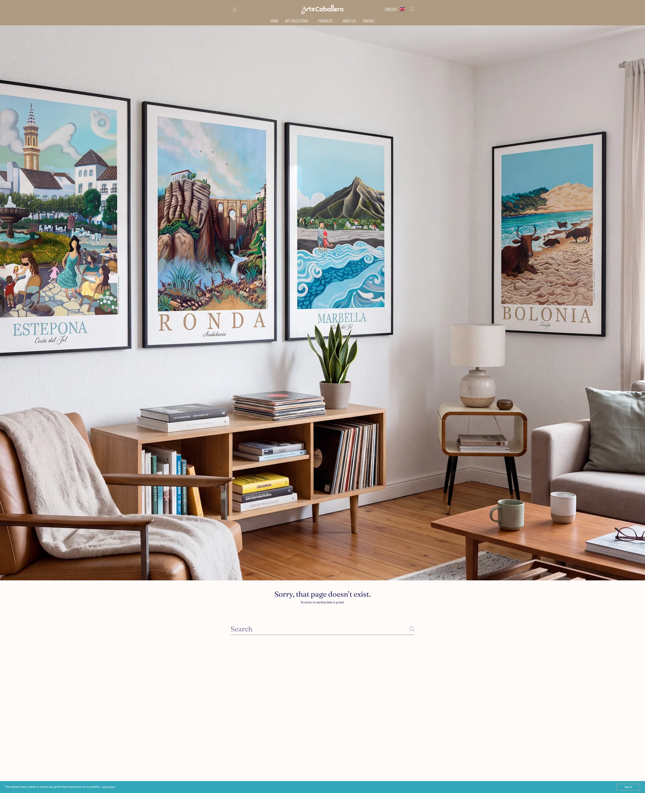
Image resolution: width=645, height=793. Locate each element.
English (391, 9)
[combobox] (322, 629)
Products (325, 20)
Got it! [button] (628, 787)
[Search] (412, 629)
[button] (412, 9)
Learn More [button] (108, 786)
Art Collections (297, 20)
